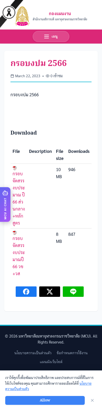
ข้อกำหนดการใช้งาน (72, 353)
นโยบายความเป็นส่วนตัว (33, 353)
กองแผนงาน (60, 13)
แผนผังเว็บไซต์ (51, 362)
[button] (5, 204)
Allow (45, 400)
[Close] (92, 400)
